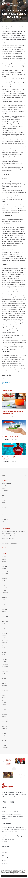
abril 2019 (4, 738)
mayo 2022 (4, 652)
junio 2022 (4, 649)
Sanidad (3, 514)
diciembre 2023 (5, 614)
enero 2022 (4, 661)
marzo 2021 (4, 683)
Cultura (3, 493)
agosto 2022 (4, 645)
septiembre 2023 (5, 621)
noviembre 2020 (5, 692)
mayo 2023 (4, 626)
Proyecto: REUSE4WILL (6, 541)
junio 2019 (4, 733)
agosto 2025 (4, 578)
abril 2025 (4, 585)
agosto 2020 (4, 699)
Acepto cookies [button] (14, 876)
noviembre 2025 (5, 573)
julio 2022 (4, 647)
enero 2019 (4, 745)
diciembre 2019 (5, 719)
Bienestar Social (5, 490)
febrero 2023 (4, 633)
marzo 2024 (4, 606)
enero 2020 (4, 716)
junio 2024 (4, 599)
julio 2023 (4, 623)
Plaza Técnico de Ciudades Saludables (13, 437)
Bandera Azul (4, 485)
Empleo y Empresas (14, 5)
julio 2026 (4, 556)
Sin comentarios (5, 833)
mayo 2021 (4, 678)
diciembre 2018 (5, 747)
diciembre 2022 (5, 637)
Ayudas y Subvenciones (6, 483)
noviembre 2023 (5, 616)
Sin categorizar (5, 519)
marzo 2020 (4, 711)
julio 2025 (4, 580)
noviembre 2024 (5, 595)
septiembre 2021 (5, 671)
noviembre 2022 (5, 640)
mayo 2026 (4, 561)
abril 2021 (3, 680)
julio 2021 (3, 673)
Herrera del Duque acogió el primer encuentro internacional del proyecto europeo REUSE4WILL (13, 532)
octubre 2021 (4, 668)
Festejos (3, 502)
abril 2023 (4, 628)
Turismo (3, 521)
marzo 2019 (4, 740)
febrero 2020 (4, 714)
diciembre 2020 (5, 690)
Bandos (3, 488)
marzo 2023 (4, 630)
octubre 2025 (4, 575)
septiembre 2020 (5, 697)
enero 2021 (4, 688)
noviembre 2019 (5, 721)
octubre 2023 (4, 618)
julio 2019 (4, 731)
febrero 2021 (4, 685)
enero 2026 (4, 568)
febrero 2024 (4, 609)
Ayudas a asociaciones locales (8, 538)
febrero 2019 (4, 742)
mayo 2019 (4, 735)
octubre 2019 (4, 723)
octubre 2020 (4, 695)
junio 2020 (4, 704)
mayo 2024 (4, 602)
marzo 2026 (4, 563)
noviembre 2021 (5, 666)
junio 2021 (4, 676)
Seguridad (4, 516)
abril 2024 (4, 604)
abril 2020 (4, 709)
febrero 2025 (4, 587)
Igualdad (3, 504)
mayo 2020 (4, 707)
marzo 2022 (4, 657)
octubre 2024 (4, 597)
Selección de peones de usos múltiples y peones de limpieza (13, 535)
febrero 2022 (4, 659)
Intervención (4, 507)
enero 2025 (4, 590)
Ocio (3, 509)
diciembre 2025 (5, 571)
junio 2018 (4, 750)
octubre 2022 (4, 642)
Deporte (3, 495)
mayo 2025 (4, 583)
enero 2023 (4, 635)
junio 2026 (4, 559)
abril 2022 (4, 654)
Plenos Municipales (5, 512)
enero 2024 (4, 611)
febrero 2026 (4, 566)
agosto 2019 (4, 728)
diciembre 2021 (5, 664)
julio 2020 (4, 702)
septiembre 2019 (5, 726)
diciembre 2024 (5, 592)
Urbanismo (4, 524)
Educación (4, 497)
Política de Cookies (12, 872)
